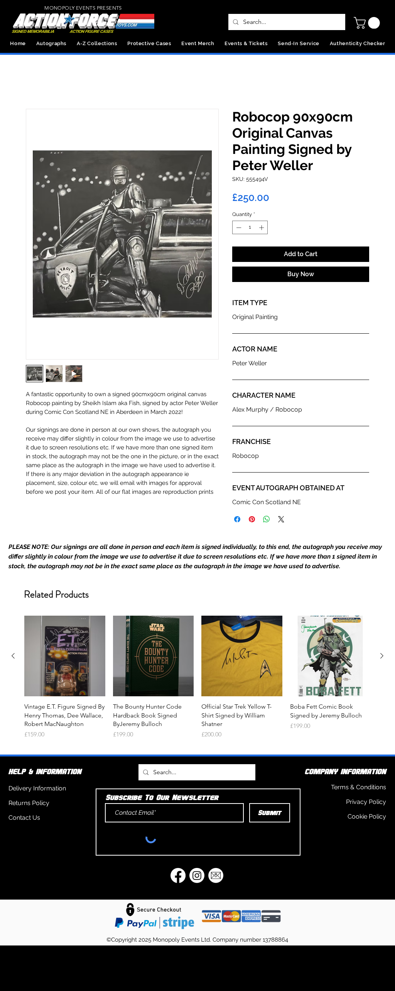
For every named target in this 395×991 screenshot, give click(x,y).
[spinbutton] (250, 229)
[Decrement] (238, 229)
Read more (40, 502)
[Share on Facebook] (237, 520)
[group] (197, 683)
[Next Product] (382, 657)
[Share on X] (281, 520)
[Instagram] (196, 877)
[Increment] (262, 229)
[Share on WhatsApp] (266, 520)
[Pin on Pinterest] (252, 520)
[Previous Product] (13, 657)
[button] (368, 23)
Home (34, 82)
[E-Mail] (215, 877)
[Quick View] (64, 657)
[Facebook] (178, 877)
